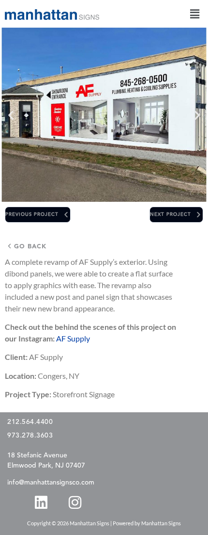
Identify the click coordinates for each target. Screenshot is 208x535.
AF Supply (73, 338)
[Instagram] (74, 502)
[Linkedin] (41, 502)
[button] (195, 14)
